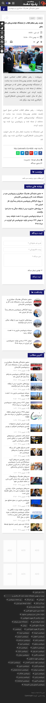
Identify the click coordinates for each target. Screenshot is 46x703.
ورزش (24, 625)
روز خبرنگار (30, 599)
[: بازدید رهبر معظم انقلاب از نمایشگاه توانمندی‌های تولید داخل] (5, 42)
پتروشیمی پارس (39, 677)
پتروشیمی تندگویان (38, 647)
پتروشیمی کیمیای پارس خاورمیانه (34, 684)
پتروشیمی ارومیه (39, 633)
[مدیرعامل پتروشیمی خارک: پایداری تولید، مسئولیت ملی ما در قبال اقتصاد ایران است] (23, 493)
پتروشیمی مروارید (38, 670)
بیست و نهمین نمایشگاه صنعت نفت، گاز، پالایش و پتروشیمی (28, 596)
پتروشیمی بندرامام (24, 640)
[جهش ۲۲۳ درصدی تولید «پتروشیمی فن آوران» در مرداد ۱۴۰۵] (23, 344)
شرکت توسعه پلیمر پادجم (36, 607)
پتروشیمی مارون (24, 666)
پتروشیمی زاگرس (39, 655)
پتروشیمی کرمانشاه (23, 681)
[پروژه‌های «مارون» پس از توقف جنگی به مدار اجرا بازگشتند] (23, 323)
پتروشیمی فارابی (39, 666)
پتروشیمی (18, 629)
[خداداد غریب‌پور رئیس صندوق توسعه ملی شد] (23, 526)
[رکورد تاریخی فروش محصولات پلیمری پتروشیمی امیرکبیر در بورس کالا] (23, 428)
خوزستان (41, 599)
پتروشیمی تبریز (24, 644)
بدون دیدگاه (35, 163)
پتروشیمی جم (23, 647)
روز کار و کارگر (40, 603)
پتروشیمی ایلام (39, 640)
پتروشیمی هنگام (24, 673)
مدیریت (27, 159)
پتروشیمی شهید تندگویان (36, 659)
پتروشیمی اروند (24, 633)
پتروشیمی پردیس (23, 677)
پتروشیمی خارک (22, 651)
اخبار (32, 18)
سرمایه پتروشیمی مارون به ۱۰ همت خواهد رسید (23, 216)
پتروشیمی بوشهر (39, 644)
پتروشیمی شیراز (15, 662)
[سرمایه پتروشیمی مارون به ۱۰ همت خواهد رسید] (23, 334)
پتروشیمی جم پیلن (38, 651)
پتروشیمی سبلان (23, 655)
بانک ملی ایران (39, 592)
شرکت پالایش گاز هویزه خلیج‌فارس (33, 618)
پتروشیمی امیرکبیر (22, 636)
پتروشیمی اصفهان (38, 636)
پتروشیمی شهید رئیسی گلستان (34, 662)
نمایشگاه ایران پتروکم (20, 622)
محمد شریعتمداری (38, 622)
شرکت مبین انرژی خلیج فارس (35, 610)
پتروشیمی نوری (39, 673)
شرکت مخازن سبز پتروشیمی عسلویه (33, 614)
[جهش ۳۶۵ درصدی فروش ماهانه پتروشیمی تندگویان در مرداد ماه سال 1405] (23, 416)
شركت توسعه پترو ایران (23, 603)
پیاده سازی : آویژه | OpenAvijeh (35, 695)
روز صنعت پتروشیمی (15, 599)
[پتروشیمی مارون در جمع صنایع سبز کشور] (23, 503)
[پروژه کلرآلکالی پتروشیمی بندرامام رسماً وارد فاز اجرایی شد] (23, 313)
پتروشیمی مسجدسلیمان (20, 670)
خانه (39, 18)
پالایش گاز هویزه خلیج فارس (35, 629)
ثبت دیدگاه (36, 276)
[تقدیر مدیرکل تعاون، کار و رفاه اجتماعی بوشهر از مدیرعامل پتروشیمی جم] (23, 452)
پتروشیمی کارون (39, 681)
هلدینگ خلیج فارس (38, 625)
